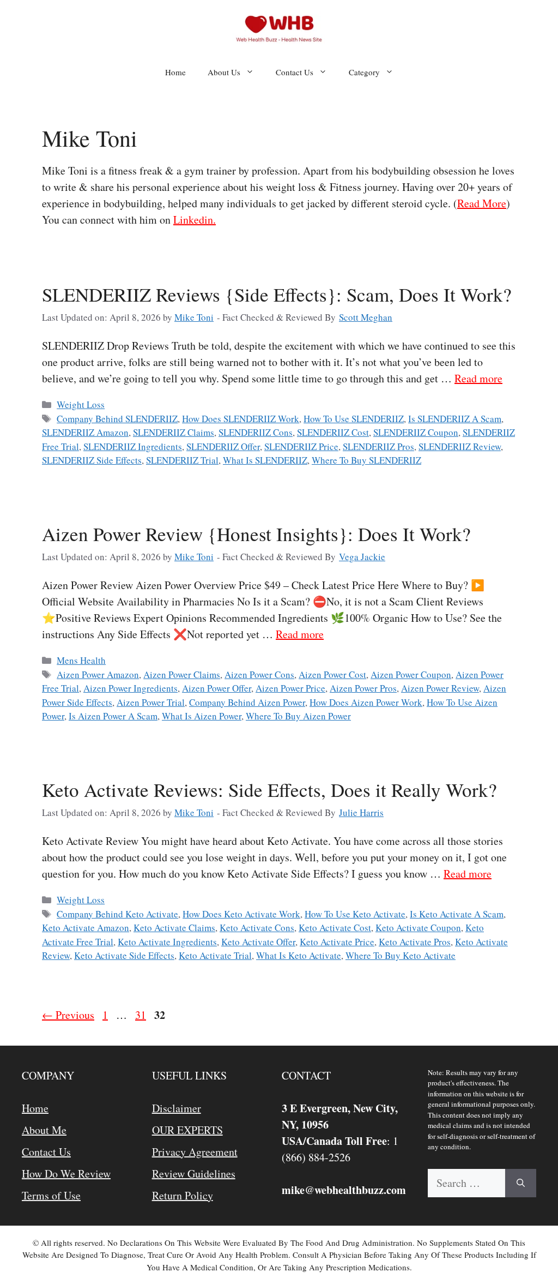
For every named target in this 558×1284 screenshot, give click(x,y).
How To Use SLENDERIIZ (354, 418)
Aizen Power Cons (259, 674)
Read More (481, 203)
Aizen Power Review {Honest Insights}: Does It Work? (256, 534)
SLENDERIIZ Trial (182, 460)
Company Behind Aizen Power (247, 702)
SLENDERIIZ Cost (333, 432)
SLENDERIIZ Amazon (85, 432)
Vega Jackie (362, 556)
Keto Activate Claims (174, 927)
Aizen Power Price (290, 688)
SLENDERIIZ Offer (223, 446)
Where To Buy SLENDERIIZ (366, 460)
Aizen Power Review (440, 688)
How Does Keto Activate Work (241, 914)
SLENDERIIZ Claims (173, 432)
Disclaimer (176, 1108)
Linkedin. (194, 219)
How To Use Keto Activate (355, 914)
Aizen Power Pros (363, 688)
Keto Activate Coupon (418, 927)
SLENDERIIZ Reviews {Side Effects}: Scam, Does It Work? (277, 294)
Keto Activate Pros (415, 941)
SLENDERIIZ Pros (378, 446)
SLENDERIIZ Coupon (415, 432)
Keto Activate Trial (215, 955)
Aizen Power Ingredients (130, 688)
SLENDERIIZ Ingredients (132, 446)
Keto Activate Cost (335, 927)
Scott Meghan (365, 317)
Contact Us (294, 72)
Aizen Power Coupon (411, 674)
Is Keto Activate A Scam (457, 914)
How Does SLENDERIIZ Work (240, 418)
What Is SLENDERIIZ (265, 460)
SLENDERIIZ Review (459, 446)
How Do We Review (66, 1173)
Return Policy (182, 1195)
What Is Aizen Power (201, 716)
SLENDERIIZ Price (301, 446)
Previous (68, 1014)
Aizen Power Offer (216, 688)
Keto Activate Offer (258, 941)
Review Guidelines (193, 1173)
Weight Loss (81, 404)
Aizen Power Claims (181, 674)
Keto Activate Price (337, 941)
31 (142, 1014)
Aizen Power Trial (151, 702)
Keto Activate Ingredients (167, 941)
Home (175, 72)
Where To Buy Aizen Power (298, 716)
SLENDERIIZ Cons (256, 432)
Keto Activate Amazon (85, 927)
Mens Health (81, 660)
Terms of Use (51, 1195)
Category (364, 72)
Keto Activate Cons (257, 927)
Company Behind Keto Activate (117, 914)
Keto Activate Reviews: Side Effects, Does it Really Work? (269, 789)
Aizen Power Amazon (98, 674)
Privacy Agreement (195, 1151)
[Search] (520, 1183)
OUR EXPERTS (187, 1130)
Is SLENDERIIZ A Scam (454, 418)
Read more (478, 378)
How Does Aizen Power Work (366, 702)
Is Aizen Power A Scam (113, 716)
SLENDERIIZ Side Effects (92, 460)
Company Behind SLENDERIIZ (117, 418)
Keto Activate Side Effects (124, 955)
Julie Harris (361, 812)
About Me (44, 1130)
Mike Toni (194, 317)
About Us (224, 72)
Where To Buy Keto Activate (400, 955)
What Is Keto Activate (298, 955)
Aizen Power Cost (332, 674)
